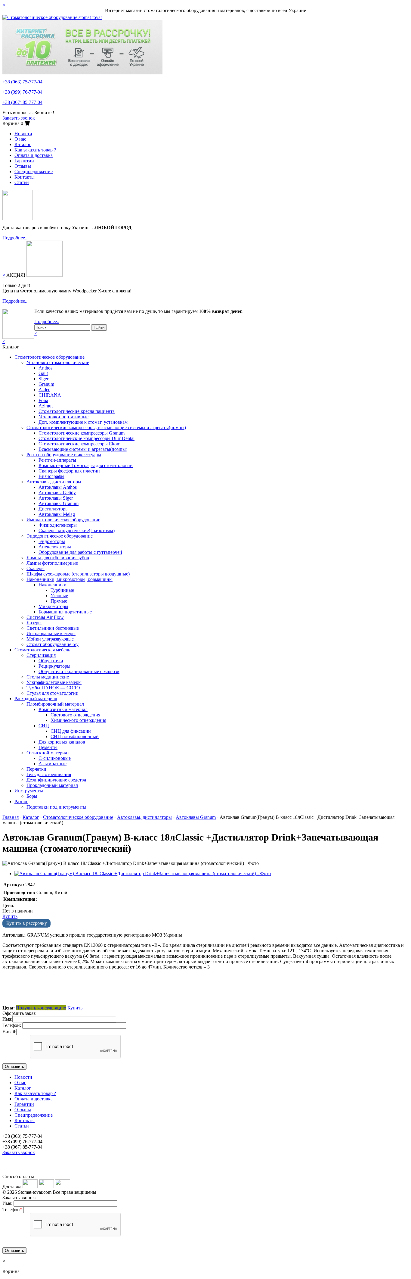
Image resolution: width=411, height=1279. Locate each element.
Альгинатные (52, 763)
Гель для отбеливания (48, 774)
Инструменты (28, 790)
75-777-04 (22, 81)
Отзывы (22, 166)
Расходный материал (35, 698)
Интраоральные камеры (51, 633)
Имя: (7, 1019)
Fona (43, 400)
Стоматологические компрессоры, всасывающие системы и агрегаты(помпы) (106, 427)
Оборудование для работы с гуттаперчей (80, 552)
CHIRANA (50, 395)
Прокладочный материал (52, 785)
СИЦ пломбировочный (75, 736)
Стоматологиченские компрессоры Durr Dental (86, 438)
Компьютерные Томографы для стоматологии (86, 465)
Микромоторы (53, 606)
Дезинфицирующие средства (56, 779)
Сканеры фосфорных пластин (69, 470)
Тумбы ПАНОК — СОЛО (53, 687)
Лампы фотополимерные (52, 563)
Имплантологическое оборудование (63, 519)
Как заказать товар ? (35, 149)
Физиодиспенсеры (58, 525)
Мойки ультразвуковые (50, 638)
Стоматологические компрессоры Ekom (79, 443)
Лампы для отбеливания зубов (57, 557)
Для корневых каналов (62, 741)
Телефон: (11, 1025)
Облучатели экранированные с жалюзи (79, 671)
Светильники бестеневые (52, 628)
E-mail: (9, 1031)
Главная (10, 817)
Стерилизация (41, 655)
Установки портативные (63, 416)
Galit (43, 373)
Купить (9, 916)
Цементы (48, 747)
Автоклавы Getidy (57, 492)
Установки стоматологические (57, 362)
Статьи (21, 182)
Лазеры (34, 622)
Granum (46, 384)
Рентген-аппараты (57, 460)
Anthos (45, 367)
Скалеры (35, 568)
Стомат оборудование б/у (52, 644)
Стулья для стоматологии (52, 693)
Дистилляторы (54, 508)
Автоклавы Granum (59, 503)
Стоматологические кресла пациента (77, 411)
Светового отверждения (75, 714)
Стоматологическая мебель (42, 649)
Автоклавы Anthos (58, 487)
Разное (21, 801)
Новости (23, 133)
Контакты (24, 176)
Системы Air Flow (45, 617)
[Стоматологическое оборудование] (52, 17)
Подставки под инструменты (56, 807)
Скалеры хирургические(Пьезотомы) (77, 530)
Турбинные (62, 590)
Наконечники (52, 584)
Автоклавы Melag (57, 514)
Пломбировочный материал (55, 704)
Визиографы (51, 476)
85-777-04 (22, 102)
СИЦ (44, 725)
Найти (99, 327)
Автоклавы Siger (56, 498)
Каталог (22, 144)
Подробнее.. (14, 237)
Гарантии (24, 160)
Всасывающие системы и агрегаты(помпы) (83, 449)
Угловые (59, 595)
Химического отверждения (78, 720)
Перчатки (36, 769)
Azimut (46, 405)
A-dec (44, 389)
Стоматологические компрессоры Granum (82, 432)
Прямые (59, 601)
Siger (43, 378)
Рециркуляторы (54, 666)
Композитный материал (63, 709)
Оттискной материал (48, 752)
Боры (31, 796)
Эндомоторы (52, 541)
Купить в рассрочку (26, 923)
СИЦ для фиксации (71, 731)
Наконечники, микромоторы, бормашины (69, 579)
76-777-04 (22, 92)
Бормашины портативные (65, 611)
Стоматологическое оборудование (49, 357)
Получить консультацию (41, 1007)
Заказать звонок (18, 117)
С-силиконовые (55, 758)
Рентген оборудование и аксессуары (63, 454)
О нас (20, 139)
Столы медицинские (47, 676)
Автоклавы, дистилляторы (53, 481)
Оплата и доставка (33, 155)
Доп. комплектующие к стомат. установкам (83, 422)
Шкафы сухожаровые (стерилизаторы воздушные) (78, 573)
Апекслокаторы (55, 546)
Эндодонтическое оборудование (59, 535)
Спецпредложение (33, 171)
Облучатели (51, 660)
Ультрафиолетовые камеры (54, 682)
